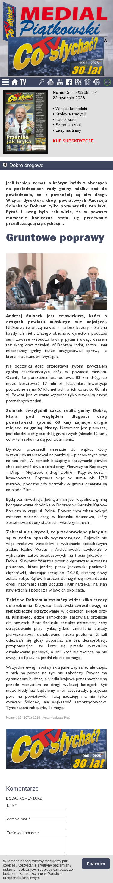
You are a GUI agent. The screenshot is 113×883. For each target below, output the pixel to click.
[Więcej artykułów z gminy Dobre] (6, 165)
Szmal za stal (68, 124)
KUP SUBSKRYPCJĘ (73, 141)
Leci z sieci (65, 119)
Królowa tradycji (70, 114)
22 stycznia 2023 (69, 97)
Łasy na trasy (68, 130)
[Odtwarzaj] (56, 281)
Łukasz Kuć (61, 717)
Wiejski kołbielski (71, 108)
